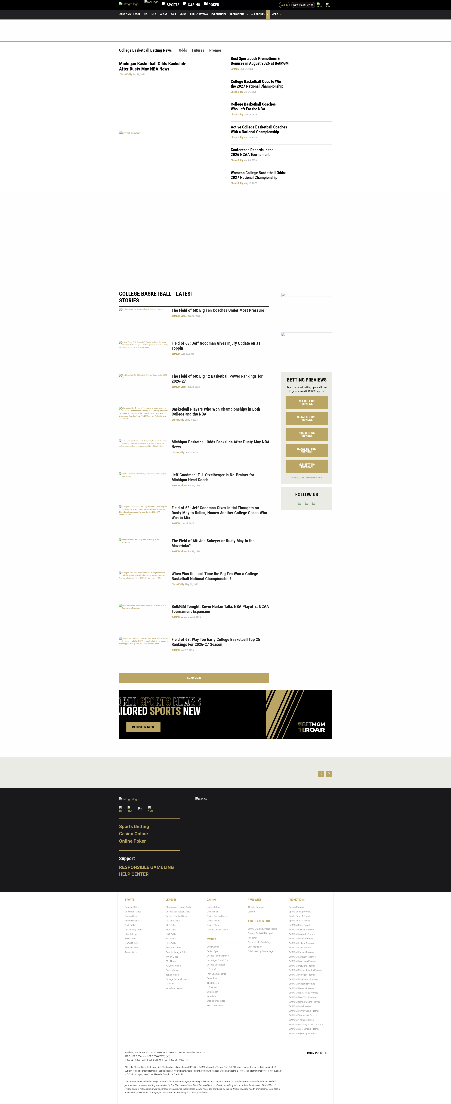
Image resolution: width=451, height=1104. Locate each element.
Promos (215, 50)
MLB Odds (171, 925)
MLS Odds (171, 929)
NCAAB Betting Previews (306, 450)
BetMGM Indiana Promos (301, 943)
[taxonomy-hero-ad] (171, 160)
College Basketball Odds (178, 911)
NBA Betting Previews (307, 434)
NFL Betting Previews (306, 402)
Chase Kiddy (126, 74)
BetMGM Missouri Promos (302, 983)
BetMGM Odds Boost (299, 925)
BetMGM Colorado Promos (302, 934)
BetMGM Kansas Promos (301, 952)
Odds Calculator (129, 14)
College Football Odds (176, 916)
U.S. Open (212, 987)
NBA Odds (171, 934)
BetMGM (235, 68)
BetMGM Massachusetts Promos (305, 970)
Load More (194, 677)
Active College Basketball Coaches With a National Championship (259, 129)
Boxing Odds (131, 916)
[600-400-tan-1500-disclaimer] (306, 349)
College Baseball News (177, 979)
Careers (251, 911)
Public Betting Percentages (261, 951)
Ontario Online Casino (217, 929)
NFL (146, 14)
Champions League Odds (178, 907)
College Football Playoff (218, 955)
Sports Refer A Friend (299, 916)
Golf (173, 14)
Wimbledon (212, 992)
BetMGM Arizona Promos (301, 929)
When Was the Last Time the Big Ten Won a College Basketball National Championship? (215, 576)
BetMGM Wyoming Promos (302, 1033)
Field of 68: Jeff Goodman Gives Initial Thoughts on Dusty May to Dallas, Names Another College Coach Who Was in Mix (219, 512)
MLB (154, 14)
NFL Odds (171, 938)
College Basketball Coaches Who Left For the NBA (253, 106)
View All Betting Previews (306, 477)
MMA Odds (130, 938)
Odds (183, 50)
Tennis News (172, 974)
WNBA (183, 14)
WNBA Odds (172, 956)
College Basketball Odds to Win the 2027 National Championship (257, 84)
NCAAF (163, 14)
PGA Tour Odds (173, 947)
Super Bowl (212, 978)
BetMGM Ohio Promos (300, 1006)
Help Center (134, 874)
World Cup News (174, 988)
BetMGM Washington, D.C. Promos (306, 1024)
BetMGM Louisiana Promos (302, 961)
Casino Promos (296, 907)
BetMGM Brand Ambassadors (262, 928)
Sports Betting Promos (300, 911)
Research (252, 937)
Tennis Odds (131, 952)
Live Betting (131, 934)
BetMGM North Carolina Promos (304, 1002)
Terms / (309, 1053)
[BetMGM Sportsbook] (131, 4)
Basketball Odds (133, 911)
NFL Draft (212, 969)
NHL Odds (171, 943)
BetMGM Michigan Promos (302, 974)
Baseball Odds (132, 907)
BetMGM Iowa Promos (300, 947)
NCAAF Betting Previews (306, 418)
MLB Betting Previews (307, 466)
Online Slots (213, 925)
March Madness (215, 1005)
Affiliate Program (256, 907)
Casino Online (133, 833)
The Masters (213, 983)
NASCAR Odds (132, 943)
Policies (320, 1053)
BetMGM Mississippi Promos (303, 979)
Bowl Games (213, 946)
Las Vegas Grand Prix (217, 960)
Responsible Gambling (146, 867)
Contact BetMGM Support (260, 933)
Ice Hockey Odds (133, 929)
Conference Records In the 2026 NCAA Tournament (252, 152)
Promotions (237, 14)
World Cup (212, 996)
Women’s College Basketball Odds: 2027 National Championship (258, 175)
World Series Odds (216, 1001)
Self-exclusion (255, 946)
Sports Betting (134, 826)
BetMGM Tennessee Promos (303, 1015)
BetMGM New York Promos (302, 997)
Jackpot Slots (214, 907)
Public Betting (199, 14)
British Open (213, 951)
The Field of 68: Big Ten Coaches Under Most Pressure (218, 310)
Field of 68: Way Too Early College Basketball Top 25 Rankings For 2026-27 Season (216, 642)
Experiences (218, 14)
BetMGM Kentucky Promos (302, 956)
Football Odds (132, 920)
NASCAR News (173, 965)
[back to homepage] (151, 5)
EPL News (171, 961)
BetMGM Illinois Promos (301, 938)
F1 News (170, 983)
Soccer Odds (131, 947)
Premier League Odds (176, 952)
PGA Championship (216, 974)
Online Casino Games (217, 916)
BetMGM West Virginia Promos (304, 1029)
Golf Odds (130, 925)
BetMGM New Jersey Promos (303, 992)
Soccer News (172, 970)
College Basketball (216, 964)
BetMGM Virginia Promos (301, 1020)
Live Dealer (212, 911)
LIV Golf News (173, 920)
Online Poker (132, 841)
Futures (198, 50)
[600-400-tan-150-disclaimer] (306, 310)
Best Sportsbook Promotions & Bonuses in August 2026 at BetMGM (260, 61)
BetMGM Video (179, 316)
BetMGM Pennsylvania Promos (304, 1011)
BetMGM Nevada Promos (301, 988)
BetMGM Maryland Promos (302, 965)
